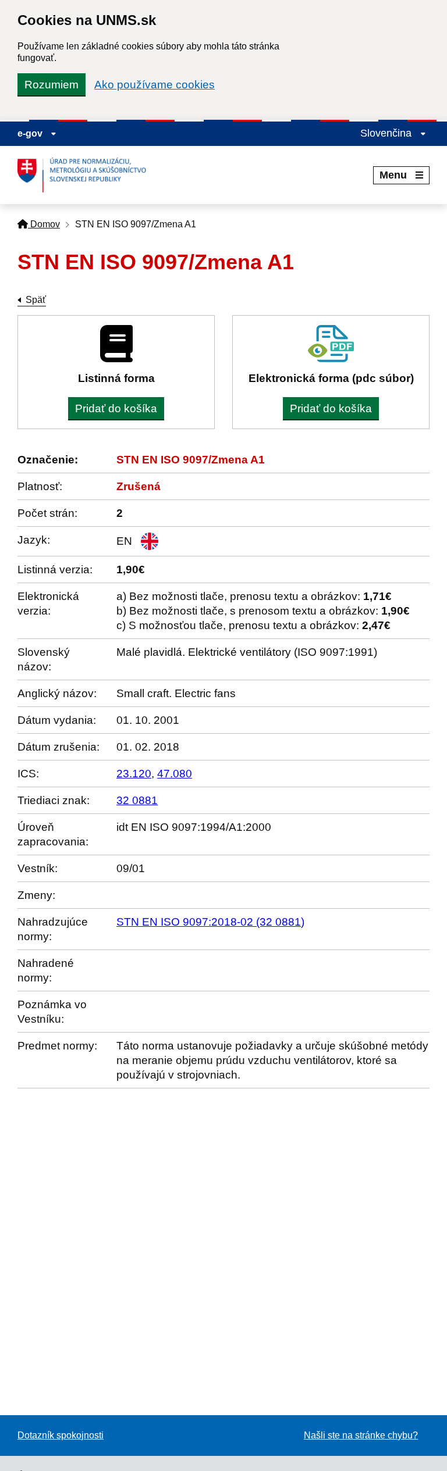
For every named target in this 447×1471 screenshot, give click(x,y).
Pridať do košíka (116, 408)
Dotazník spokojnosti (60, 1435)
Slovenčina (387, 133)
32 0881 (137, 800)
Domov (44, 224)
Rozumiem (51, 84)
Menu (393, 175)
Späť (36, 300)
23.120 (133, 773)
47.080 (174, 773)
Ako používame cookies (154, 84)
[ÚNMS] (86, 175)
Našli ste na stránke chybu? (361, 1435)
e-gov (31, 133)
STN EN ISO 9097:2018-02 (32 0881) (210, 922)
